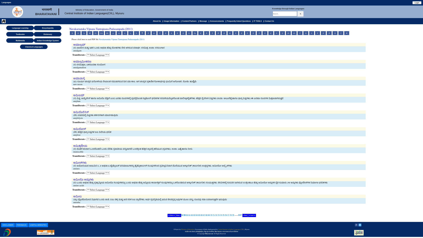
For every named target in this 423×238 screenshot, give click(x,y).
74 (221, 215)
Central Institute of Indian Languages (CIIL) (231, 229)
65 (199, 215)
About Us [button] (157, 21)
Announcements (216, 21)
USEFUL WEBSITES (38, 225)
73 (219, 215)
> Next (245, 215)
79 (233, 215)
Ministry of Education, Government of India (94, 10)
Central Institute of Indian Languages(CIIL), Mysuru (94, 13)
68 (206, 215)
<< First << (171, 215)
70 (211, 215)
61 (189, 215)
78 (231, 215)
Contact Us (269, 21)
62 (192, 215)
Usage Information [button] (171, 21)
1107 (240, 215)
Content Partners (189, 21)
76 (226, 215)
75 (223, 215)
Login (417, 3)
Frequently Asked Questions (238, 21)
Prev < (178, 215)
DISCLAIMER (8, 225)
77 (228, 215)
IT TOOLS (257, 21)
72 (216, 215)
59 (185, 215)
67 (204, 215)
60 (187, 215)
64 (197, 215)
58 (182, 215)
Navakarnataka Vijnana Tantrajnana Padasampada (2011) (122, 39)
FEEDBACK (22, 225)
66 (202, 215)
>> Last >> (252, 215)
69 (209, 215)
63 (194, 215)
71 (214, 215)
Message (203, 21)
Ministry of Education (187, 229)
